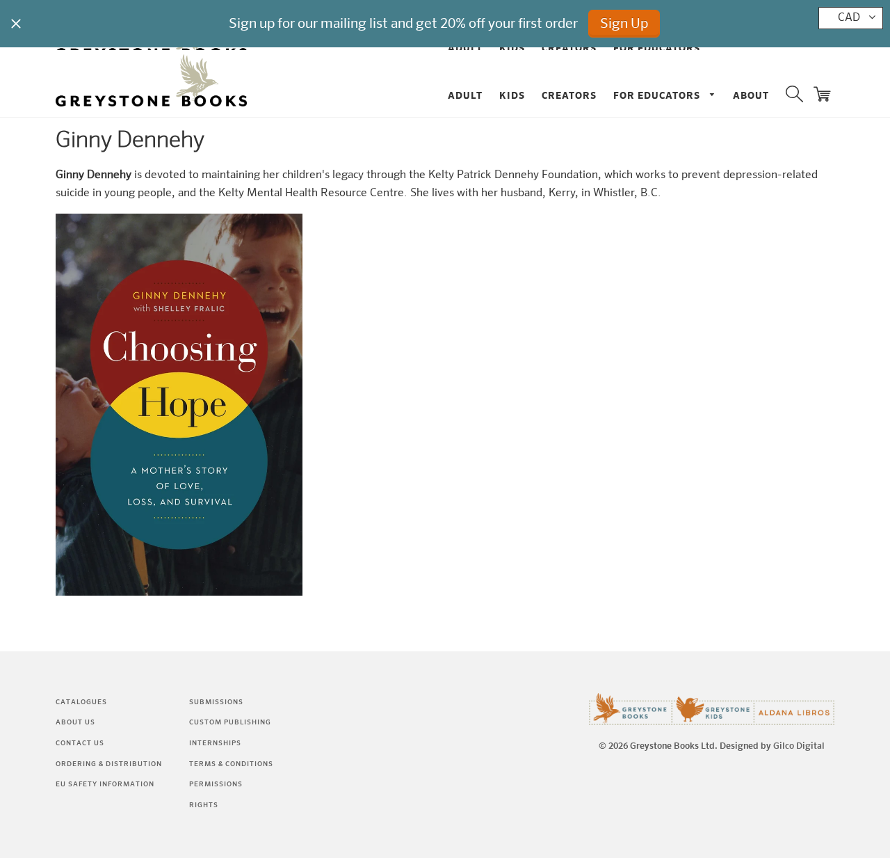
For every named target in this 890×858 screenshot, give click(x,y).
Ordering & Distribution (109, 764)
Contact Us (80, 743)
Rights (203, 805)
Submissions (216, 702)
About (751, 96)
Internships (215, 743)
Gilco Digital (799, 746)
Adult (465, 96)
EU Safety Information (105, 784)
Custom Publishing (230, 722)
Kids (512, 96)
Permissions (216, 784)
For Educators (658, 96)
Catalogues (81, 702)
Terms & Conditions (231, 764)
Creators (569, 96)
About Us (75, 722)
